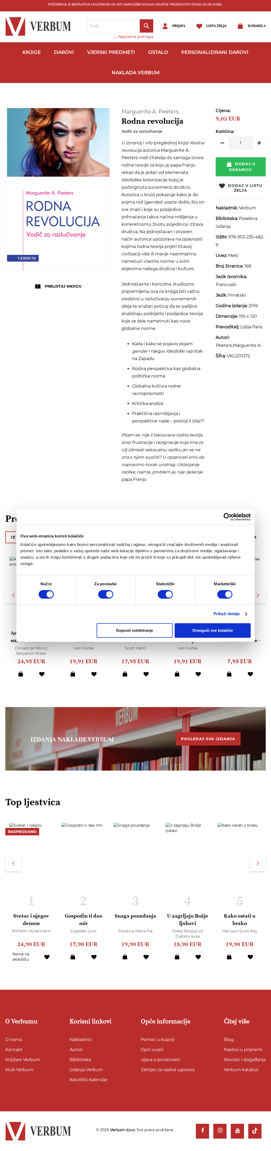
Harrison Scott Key (239, 931)
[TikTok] (254, 1131)
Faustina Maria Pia (135, 931)
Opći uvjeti (152, 1049)
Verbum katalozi (241, 1069)
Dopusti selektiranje (134, 630)
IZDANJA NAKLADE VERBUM (72, 740)
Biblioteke (80, 1059)
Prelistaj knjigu (63, 286)
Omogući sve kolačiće (212, 630)
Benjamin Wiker (31, 653)
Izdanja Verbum (86, 1069)
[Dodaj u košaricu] (20, 673)
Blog (229, 1039)
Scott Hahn (135, 648)
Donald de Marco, (31, 648)
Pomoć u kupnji (157, 1039)
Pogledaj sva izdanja (208, 738)
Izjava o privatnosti (160, 1059)
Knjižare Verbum (22, 1059)
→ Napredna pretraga (133, 36)
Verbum (247, 207)
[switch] (105, 594)
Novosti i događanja (245, 1059)
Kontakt (13, 1049)
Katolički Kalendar (88, 1079)
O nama (13, 1039)
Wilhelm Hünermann (31, 931)
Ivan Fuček (83, 648)
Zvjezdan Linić (83, 931)
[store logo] (39, 26)
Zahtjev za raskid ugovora (168, 1069)
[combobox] (120, 26)
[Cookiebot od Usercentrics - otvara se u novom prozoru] (227, 517)
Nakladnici (81, 1039)
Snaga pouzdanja (135, 916)
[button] (41, 673)
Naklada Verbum (136, 73)
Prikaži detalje (227, 614)
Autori (76, 1049)
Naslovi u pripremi (243, 1049)
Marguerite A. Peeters (150, 111)
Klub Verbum (19, 1069)
